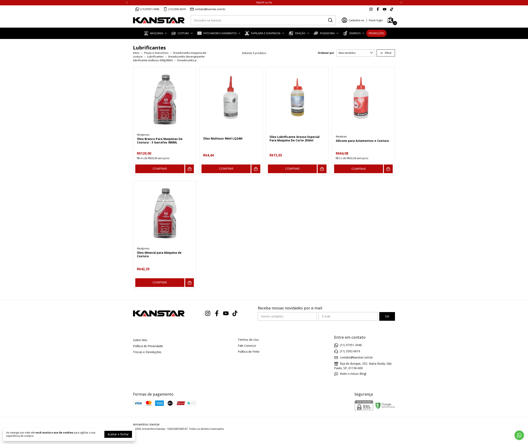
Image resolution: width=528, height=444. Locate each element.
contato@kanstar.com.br (210, 9)
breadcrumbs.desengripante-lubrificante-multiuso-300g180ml (169, 58)
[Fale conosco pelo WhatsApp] (519, 435)
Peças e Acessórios (156, 53)
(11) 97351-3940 (149, 9)
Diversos (355, 33)
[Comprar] (189, 168)
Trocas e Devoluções (147, 352)
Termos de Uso (248, 340)
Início (136, 53)
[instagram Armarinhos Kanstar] (371, 9)
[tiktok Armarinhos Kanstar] (391, 9)
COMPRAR (160, 168)
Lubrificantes (155, 56)
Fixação (300, 33)
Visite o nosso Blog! (353, 374)
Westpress (143, 134)
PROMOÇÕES (376, 33)
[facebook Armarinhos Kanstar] (377, 9)
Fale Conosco (247, 346)
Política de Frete (248, 352)
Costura (183, 33)
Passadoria (327, 33)
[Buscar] (330, 20)
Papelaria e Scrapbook (265, 33)
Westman (341, 136)
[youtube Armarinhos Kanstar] (384, 9)
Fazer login (376, 20)
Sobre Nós (140, 340)
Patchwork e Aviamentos (220, 33)
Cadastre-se (356, 20)
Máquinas (156, 33)
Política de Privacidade (148, 346)
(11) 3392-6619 (177, 9)
